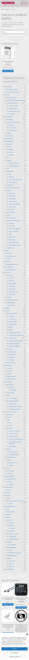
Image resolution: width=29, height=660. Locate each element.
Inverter (9, 490)
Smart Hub (11, 280)
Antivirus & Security (13, 163)
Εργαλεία (9, 297)
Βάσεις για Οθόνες (13, 231)
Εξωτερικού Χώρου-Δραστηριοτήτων (16, 501)
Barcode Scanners (13, 462)
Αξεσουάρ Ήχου (11, 392)
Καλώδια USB (12, 196)
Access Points (12, 354)
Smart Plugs (12, 286)
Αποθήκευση (10, 171)
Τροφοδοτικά (10, 136)
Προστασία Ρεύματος (10, 506)
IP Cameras (10, 349)
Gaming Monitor (13, 108)
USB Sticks (11, 177)
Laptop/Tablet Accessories (13, 122)
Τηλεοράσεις (8, 514)
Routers (11, 327)
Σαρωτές (9, 460)
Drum (10, 423)
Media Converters (13, 321)
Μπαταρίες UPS (11, 512)
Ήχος (8, 395)
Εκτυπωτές (10, 428)
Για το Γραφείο (10, 471)
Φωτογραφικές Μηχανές (13, 401)
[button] (27, 634)
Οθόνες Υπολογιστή (13, 242)
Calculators (10, 368)
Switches (11, 330)
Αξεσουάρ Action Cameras (15, 406)
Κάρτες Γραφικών (11, 212)
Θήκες (10, 550)
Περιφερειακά (12, 446)
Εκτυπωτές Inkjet (13, 433)
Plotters (9, 417)
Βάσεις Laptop (12, 127)
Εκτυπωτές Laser (13, 436)
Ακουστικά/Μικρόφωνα (14, 228)
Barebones (9, 144)
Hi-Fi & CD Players (13, 398)
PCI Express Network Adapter (16, 340)
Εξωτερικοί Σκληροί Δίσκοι (15, 179)
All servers (9, 253)
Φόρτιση (9, 558)
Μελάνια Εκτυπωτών (14, 454)
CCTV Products (12, 319)
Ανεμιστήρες (12, 305)
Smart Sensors (12, 289)
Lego (8, 498)
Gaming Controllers (14, 105)
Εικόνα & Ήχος (8, 381)
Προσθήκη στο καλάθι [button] (8, 70)
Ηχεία (10, 234)
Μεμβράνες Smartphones (15, 553)
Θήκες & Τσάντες (13, 130)
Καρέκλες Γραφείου (11, 376)
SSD (8, 168)
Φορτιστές (11, 566)
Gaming (7, 95)
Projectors (11, 387)
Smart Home (10, 275)
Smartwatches (12, 544)
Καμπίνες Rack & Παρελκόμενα (16, 335)
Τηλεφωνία (8, 517)
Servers (7, 250)
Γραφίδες (7, 308)
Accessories (11, 125)
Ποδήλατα (11, 484)
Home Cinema (10, 384)
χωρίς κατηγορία (9, 569)
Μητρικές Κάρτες (11, 218)
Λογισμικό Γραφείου (14, 166)
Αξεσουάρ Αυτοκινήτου (12, 264)
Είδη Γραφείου (8, 365)
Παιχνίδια (7, 495)
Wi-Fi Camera (12, 294)
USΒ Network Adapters (14, 346)
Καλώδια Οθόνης (13, 201)
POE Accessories (13, 324)
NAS (10, 174)
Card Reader (12, 226)
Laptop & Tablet (9, 116)
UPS (8, 509)
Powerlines (11, 360)
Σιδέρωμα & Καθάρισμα (13, 299)
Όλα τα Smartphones (14, 539)
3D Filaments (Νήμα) (12, 89)
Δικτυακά (7, 310)
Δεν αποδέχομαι (14, 652)
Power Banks (12, 561)
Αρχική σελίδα (6, 9)
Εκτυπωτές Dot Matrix (14, 431)
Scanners (11, 465)
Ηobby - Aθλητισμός (10, 476)
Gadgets (13, 528)
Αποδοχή (15, 649)
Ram (8, 157)
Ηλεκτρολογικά (9, 487)
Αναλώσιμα (10, 371)
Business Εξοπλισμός (12, 313)
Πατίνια (11, 503)
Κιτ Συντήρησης (13, 451)
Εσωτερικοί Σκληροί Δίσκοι (13, 187)
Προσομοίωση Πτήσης (14, 111)
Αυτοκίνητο (8, 261)
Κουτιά (9, 215)
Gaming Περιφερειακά (12, 103)
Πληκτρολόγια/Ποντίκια (15, 245)
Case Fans (11, 152)
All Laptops (10, 119)
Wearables (9, 542)
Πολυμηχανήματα (11, 457)
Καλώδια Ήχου (12, 198)
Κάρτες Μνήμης (13, 182)
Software (9, 160)
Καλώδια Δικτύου (11, 362)
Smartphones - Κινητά (12, 533)
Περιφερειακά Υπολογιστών (14, 220)
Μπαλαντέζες (12, 207)
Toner (8, 420)
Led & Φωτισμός (9, 138)
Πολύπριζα (11, 209)
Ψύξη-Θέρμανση (11, 302)
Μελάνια (9, 449)
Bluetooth (11, 525)
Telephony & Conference (15, 332)
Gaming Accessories (12, 97)
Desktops (9, 146)
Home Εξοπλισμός (11, 338)
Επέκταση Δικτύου (11, 351)
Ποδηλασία (10, 481)
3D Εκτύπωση (8, 86)
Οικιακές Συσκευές (11, 269)
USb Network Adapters (14, 343)
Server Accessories (11, 256)
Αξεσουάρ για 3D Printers (13, 92)
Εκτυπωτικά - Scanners (11, 412)
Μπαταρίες (8, 492)
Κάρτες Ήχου (12, 237)
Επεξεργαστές (10, 185)
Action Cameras (12, 403)
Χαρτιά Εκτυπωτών (12, 379)
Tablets (9, 133)
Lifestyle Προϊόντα (11, 479)
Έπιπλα (7, 468)
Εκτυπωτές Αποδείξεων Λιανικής (17, 439)
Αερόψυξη (11, 155)
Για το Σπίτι (8, 272)
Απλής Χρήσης (12, 536)
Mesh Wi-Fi (11, 357)
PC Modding (10, 149)
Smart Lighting (12, 283)
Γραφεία (9, 373)
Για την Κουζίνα (9, 267)
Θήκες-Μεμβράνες (11, 547)
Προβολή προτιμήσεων (14, 656)
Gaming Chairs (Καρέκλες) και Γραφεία (16, 100)
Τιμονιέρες (11, 114)
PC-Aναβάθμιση (9, 141)
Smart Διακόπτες (13, 291)
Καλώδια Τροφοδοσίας (14, 204)
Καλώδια (9, 190)
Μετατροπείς (12, 239)
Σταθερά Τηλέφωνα (11, 555)
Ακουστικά (11, 531)
